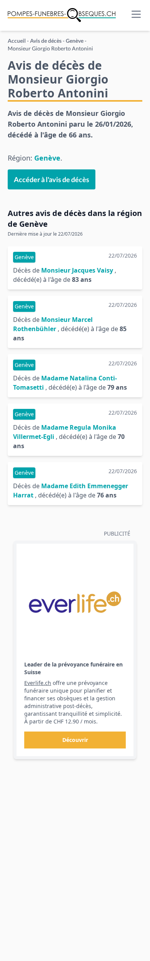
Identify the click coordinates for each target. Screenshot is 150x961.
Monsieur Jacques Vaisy (77, 270)
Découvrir (75, 739)
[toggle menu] (136, 14)
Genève (74, 40)
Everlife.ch (37, 682)
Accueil (17, 40)
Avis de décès (46, 40)
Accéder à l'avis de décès (51, 179)
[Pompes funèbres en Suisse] (62, 15)
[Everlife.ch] (75, 602)
